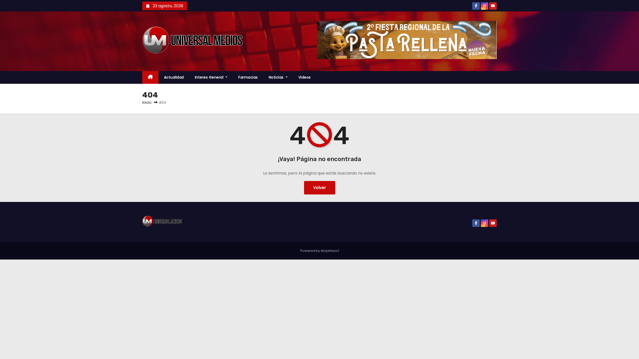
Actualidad (174, 77)
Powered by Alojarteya (319, 250)
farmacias (248, 77)
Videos (305, 77)
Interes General (210, 77)
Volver (319, 187)
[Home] (150, 77)
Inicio (147, 102)
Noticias (277, 77)
